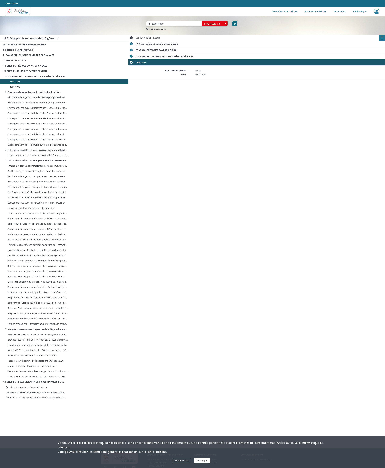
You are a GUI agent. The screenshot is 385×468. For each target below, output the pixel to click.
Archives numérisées (315, 11)
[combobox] (215, 23)
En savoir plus (182, 460)
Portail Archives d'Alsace (284, 11)
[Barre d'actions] (382, 38)
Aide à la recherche (158, 29)
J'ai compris (202, 460)
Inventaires (340, 11)
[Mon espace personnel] (376, 11)
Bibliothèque (359, 11)
